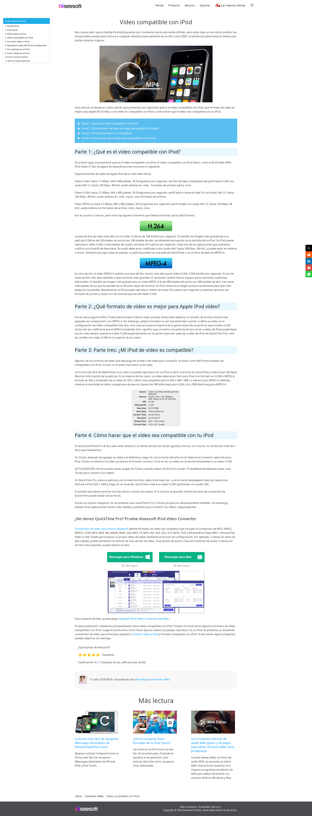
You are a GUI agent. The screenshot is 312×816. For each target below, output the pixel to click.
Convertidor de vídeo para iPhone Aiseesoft (101, 529)
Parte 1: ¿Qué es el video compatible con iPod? (109, 123)
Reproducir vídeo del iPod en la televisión (27, 45)
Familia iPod (13, 26)
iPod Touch (12, 29)
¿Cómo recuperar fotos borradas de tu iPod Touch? (152, 741)
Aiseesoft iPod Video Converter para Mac (144, 618)
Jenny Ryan (141, 679)
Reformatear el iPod (16, 33)
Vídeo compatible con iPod (20, 37)
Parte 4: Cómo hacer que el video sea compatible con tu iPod (118, 138)
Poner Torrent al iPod (17, 56)
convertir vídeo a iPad (144, 634)
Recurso (190, 5)
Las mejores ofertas (233, 5)
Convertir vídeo (160, 679)
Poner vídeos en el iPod (18, 53)
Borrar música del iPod (19, 60)
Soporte (205, 5)
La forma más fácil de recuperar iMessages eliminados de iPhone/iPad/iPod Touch (96, 743)
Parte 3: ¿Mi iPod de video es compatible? (106, 133)
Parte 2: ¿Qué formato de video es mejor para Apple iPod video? (120, 128)
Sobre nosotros (188, 806)
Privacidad (204, 806)
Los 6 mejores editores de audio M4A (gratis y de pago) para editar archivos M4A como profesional (212, 745)
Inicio (78, 796)
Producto (174, 5)
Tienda (159, 5)
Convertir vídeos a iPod (18, 41)
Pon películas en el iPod (18, 49)
